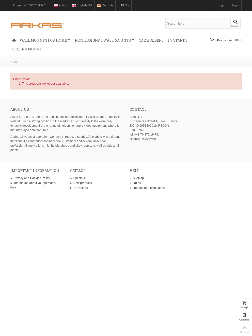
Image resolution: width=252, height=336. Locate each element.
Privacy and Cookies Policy (30, 178)
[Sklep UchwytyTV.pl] (37, 23)
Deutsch (107, 5)
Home (14, 61)
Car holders (151, 40)
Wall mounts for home (43, 40)
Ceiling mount (27, 49)
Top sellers (79, 188)
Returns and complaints (147, 188)
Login (221, 5)
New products (81, 183)
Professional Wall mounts (103, 40)
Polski (63, 5)
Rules (135, 183)
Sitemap (137, 178)
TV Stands (178, 40)
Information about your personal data (33, 185)
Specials (77, 178)
